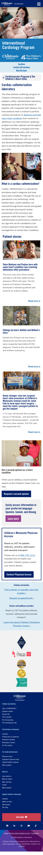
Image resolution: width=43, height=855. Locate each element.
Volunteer (5, 799)
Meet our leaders (7, 779)
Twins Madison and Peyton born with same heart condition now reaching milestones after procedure (20, 267)
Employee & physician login (10, 759)
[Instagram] (21, 826)
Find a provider (6, 717)
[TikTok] (36, 826)
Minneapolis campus (8, 742)
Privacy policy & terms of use (19, 833)
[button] (39, 4)
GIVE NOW (20, 817)
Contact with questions (21, 67)
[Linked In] (14, 826)
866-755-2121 (27, 555)
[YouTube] (29, 826)
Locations (21, 64)
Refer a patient (6, 765)
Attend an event (7, 801)
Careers (4, 785)
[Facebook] (7, 826)
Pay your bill (6, 714)
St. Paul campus (7, 745)
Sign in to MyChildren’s (9, 708)
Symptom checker (7, 711)
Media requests (6, 788)
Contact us (35, 833)
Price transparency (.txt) (9, 723)
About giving (6, 804)
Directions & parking (8, 739)
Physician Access (7, 756)
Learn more (13, 518)
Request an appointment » (21, 598)
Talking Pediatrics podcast (10, 762)
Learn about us (6, 776)
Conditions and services (14, 10)
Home (3, 10)
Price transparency (7, 720)
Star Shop (5, 807)
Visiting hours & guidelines (10, 737)
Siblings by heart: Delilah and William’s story (21, 331)
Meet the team (21, 70)
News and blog (6, 782)
